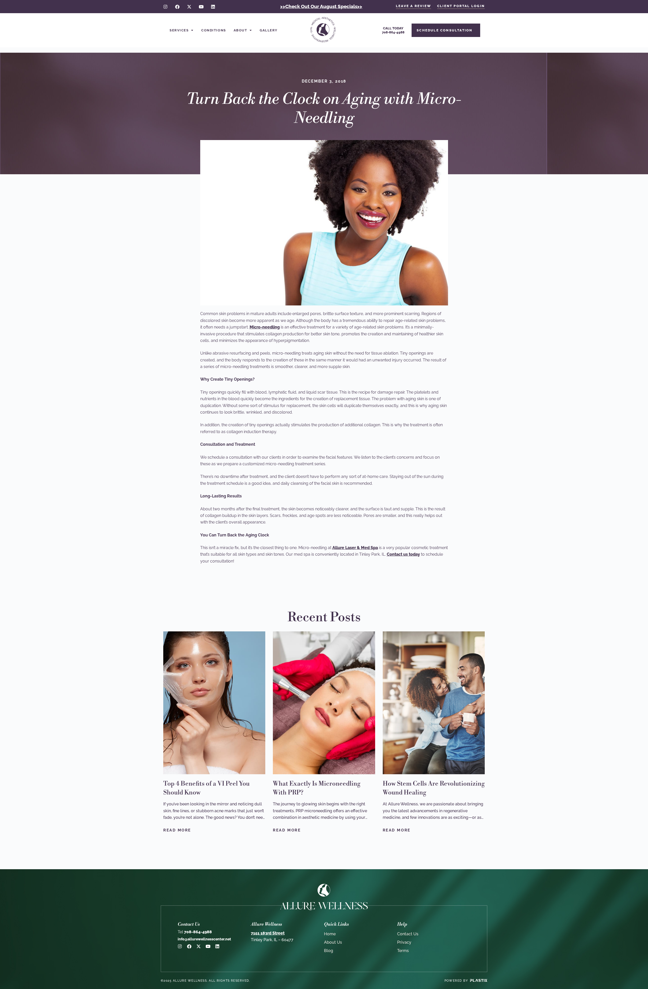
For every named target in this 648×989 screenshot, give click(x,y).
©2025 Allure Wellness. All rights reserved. (205, 980)
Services (179, 30)
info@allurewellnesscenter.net (204, 939)
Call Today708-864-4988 (393, 30)
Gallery (269, 30)
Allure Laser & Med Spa (355, 547)
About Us (333, 942)
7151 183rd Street (268, 933)
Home (330, 934)
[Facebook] (177, 7)
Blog (328, 950)
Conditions (213, 30)
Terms (403, 950)
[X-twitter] (189, 7)
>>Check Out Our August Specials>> (321, 6)
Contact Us (407, 934)
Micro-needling (265, 327)
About (240, 30)
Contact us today (403, 554)
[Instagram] (165, 7)
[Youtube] (201, 7)
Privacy (404, 942)
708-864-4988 (195, 931)
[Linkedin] (213, 7)
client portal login (461, 6)
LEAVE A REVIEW (413, 6)
